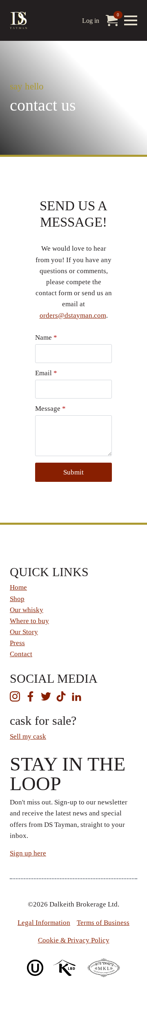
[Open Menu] (130, 20)
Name (46, 337)
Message (50, 408)
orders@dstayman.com (73, 315)
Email (46, 373)
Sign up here (28, 853)
